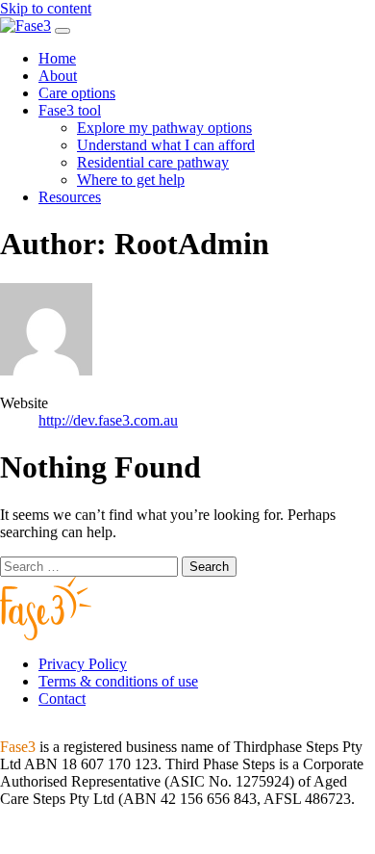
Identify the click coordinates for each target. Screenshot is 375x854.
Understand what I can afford (166, 145)
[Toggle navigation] (62, 31)
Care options (76, 93)
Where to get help (131, 179)
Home (57, 58)
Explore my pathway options (164, 127)
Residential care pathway (153, 162)
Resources (69, 197)
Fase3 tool (69, 110)
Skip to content (45, 8)
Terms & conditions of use (118, 681)
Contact (62, 698)
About (57, 75)
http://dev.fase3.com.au (108, 420)
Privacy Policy (82, 664)
